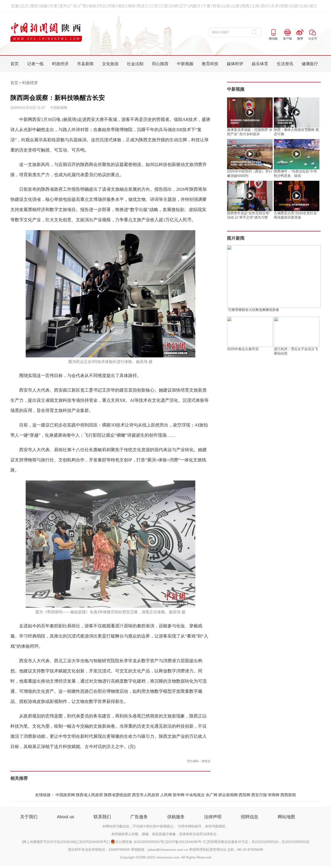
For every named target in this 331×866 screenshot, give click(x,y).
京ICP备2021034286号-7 (185, 842)
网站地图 (286, 816)
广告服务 (139, 816)
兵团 (294, 6)
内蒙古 (195, 6)
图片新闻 (235, 238)
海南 (92, 6)
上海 (255, 6)
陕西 (245, 6)
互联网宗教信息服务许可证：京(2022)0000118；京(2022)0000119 (257, 842)
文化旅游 (110, 64)
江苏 (154, 6)
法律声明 (212, 816)
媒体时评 (235, 64)
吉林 (174, 6)
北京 (24, 6)
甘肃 (53, 6)
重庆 (34, 6)
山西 (236, 6)
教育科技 (210, 64)
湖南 (131, 6)
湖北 (121, 6)
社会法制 (135, 64)
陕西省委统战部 (117, 795)
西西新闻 (288, 795)
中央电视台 (195, 795)
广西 (83, 6)
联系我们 (102, 816)
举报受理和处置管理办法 (207, 849)
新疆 (284, 6)
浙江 (313, 6)
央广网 (211, 795)
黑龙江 (143, 6)
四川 (265, 6)
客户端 (287, 38)
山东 (226, 6)
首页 (14, 64)
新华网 (178, 795)
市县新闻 (85, 64)
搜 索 (256, 32)
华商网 (273, 795)
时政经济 (60, 64)
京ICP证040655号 (93, 842)
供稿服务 (176, 816)
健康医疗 (310, 64)
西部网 (244, 795)
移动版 (273, 38)
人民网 (166, 795)
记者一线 (35, 64)
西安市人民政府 (145, 795)
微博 (300, 38)
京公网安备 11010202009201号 (139, 842)
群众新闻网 (228, 795)
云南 (303, 6)
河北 (102, 6)
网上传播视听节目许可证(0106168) (49, 842)
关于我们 (29, 816)
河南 (112, 6)
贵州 (63, 6)
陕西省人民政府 (89, 795)
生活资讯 (285, 64)
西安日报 (259, 795)
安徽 (15, 6)
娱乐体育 (260, 64)
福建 (44, 6)
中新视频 (185, 64)
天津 (274, 6)
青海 (216, 6)
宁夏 (207, 6)
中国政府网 (65, 795)
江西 (164, 6)
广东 (73, 6)
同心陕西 (160, 64)
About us (65, 816)
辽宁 (183, 6)
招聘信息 (249, 816)
